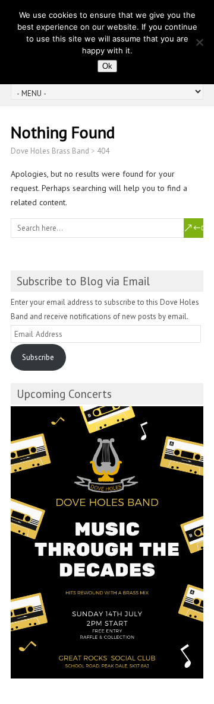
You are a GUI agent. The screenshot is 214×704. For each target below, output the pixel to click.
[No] (199, 42)
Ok (107, 66)
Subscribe (38, 357)
